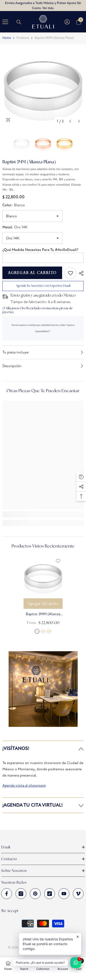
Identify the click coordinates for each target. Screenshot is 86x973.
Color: (13, 205)
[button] (70, 121)
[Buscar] (19, 22)
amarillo (49, 631)
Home (6, 38)
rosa (43, 631)
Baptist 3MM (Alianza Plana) (43, 614)
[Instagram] (21, 893)
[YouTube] (64, 893)
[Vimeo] (78, 893)
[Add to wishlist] (58, 561)
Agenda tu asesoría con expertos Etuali (43, 286)
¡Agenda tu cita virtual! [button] (32, 805)
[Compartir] (80, 273)
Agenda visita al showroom (24, 785)
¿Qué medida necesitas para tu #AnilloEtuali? (40, 249)
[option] (43, 85)
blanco (37, 631)
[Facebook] (6, 893)
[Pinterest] (35, 893)
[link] (70, 273)
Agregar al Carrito (32, 272)
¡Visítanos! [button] (15, 748)
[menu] (5, 22)
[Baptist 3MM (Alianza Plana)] (43, 576)
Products (22, 38)
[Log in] (67, 21)
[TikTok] (49, 893)
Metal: (14, 227)
